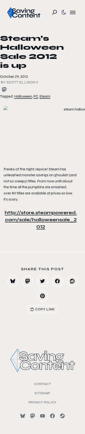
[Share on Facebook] (57, 281)
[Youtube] (42, 416)
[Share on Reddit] (72, 281)
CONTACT (42, 384)
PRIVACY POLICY (43, 402)
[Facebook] (52, 416)
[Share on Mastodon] (27, 281)
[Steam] (62, 416)
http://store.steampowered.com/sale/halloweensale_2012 (41, 220)
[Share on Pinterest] (42, 296)
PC (36, 96)
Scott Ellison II (22, 82)
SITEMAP (42, 393)
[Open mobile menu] (73, 12)
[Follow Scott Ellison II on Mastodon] (4, 89)
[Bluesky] (22, 416)
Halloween (23, 96)
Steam (44, 96)
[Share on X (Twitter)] (42, 281)
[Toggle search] (54, 12)
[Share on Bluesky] (12, 281)
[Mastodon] (32, 416)
